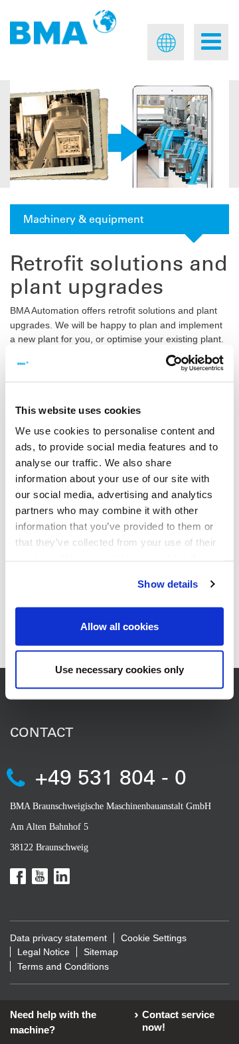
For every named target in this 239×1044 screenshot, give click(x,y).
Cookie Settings (154, 938)
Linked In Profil (62, 876)
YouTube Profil (40, 876)
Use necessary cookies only (119, 669)
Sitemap (101, 951)
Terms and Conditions (63, 966)
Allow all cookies (119, 625)
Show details (167, 584)
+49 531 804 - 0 (111, 776)
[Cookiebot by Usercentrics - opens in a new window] (169, 363)
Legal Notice (43, 951)
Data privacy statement (58, 938)
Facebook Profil (18, 876)
